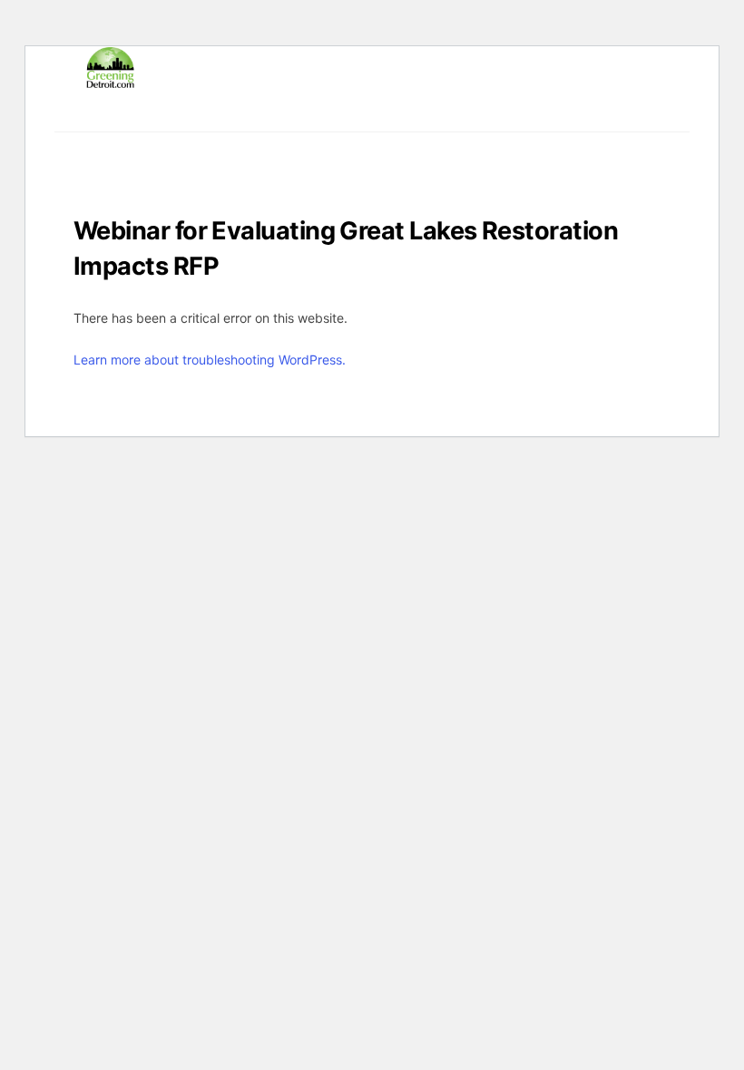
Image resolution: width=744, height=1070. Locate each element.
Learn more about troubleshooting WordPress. (209, 359)
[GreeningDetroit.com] (110, 80)
